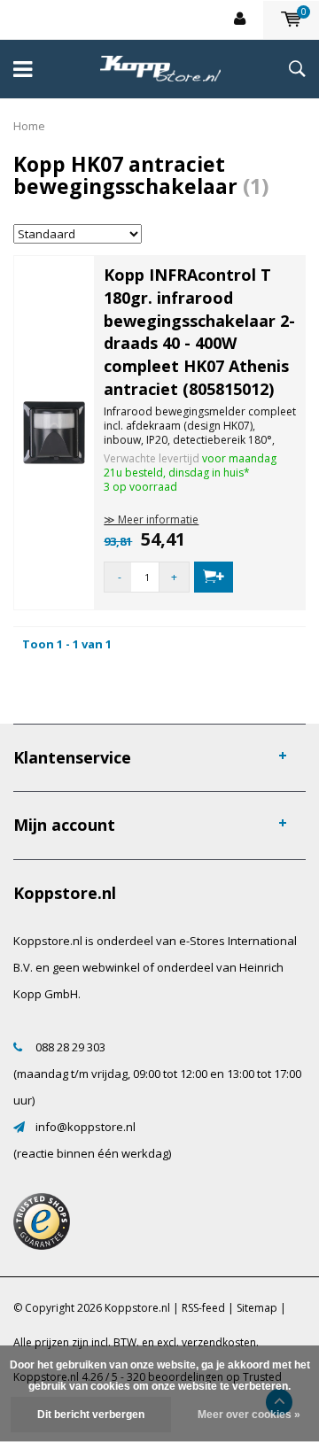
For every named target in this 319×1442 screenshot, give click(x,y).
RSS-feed (203, 1307)
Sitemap (257, 1307)
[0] (291, 19)
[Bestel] (213, 577)
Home (29, 126)
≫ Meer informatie (151, 519)
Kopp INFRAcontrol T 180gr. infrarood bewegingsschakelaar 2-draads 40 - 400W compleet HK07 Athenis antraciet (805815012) (199, 331)
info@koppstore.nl (85, 1127)
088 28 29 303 (70, 1047)
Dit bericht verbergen (90, 1414)
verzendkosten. (220, 1342)
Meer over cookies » (249, 1414)
